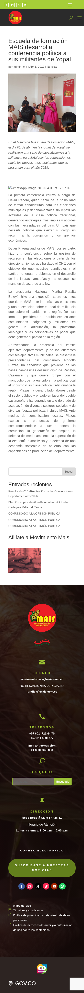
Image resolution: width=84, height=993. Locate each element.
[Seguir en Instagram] (12, 5)
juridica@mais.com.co (42, 691)
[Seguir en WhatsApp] (62, 886)
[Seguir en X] (18, 5)
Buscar (68, 471)
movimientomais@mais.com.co (42, 679)
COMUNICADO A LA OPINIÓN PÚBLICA (34, 513)
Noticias (52, 66)
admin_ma (20, 66)
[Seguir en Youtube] (24, 5)
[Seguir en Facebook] (6, 5)
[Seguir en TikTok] (46, 886)
